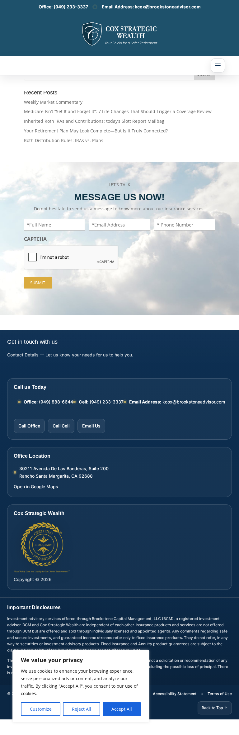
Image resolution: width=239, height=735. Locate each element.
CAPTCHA (35, 239)
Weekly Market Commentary (53, 102)
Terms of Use (220, 693)
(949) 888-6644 (56, 401)
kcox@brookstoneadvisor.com (168, 6)
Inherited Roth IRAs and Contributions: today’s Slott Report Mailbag (94, 121)
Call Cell (61, 425)
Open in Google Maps (36, 486)
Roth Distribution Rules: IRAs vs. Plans (63, 140)
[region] (80, 686)
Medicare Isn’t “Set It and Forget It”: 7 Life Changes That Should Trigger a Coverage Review (118, 111)
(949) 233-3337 (71, 6)
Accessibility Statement (175, 693)
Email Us (91, 425)
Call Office (29, 425)
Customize (41, 709)
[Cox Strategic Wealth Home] (119, 33)
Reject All (81, 709)
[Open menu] (218, 65)
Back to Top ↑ (215, 707)
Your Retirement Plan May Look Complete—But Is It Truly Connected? (96, 131)
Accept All (121, 709)
